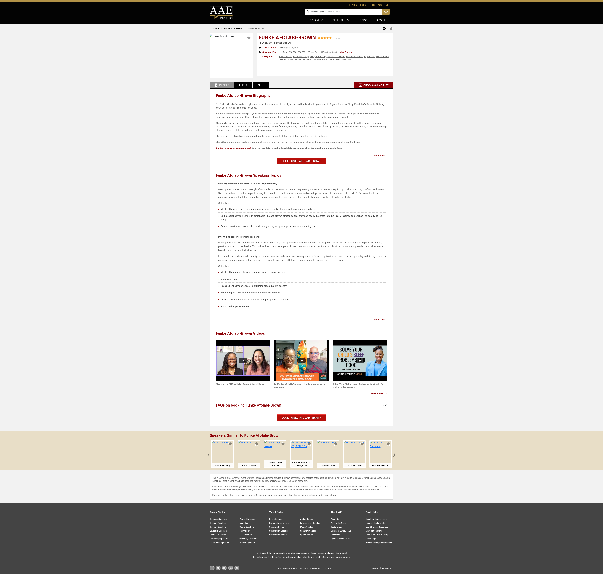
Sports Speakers (246, 527)
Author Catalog (306, 519)
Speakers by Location (278, 531)
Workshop (346, 59)
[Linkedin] (224, 569)
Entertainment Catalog (310, 523)
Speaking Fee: (269, 52)
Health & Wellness (354, 56)
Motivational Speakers (219, 542)
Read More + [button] (380, 319)
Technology (244, 531)
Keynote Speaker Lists (279, 523)
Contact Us (336, 535)
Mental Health (382, 56)
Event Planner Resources (377, 527)
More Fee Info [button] (346, 52)
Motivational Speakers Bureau (379, 542)
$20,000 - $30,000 (297, 52)
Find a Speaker (275, 519)
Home (227, 28)
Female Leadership (336, 56)
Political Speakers (247, 519)
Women (298, 59)
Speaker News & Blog (340, 539)
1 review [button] (336, 38)
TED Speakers (245, 535)
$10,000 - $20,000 (329, 52)
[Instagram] (236, 569)
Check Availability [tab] (376, 85)
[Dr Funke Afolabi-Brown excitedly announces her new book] (301, 360)
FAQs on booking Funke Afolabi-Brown (248, 405)
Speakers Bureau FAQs (341, 531)
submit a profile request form (323, 495)
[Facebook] (212, 569)
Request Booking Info (375, 523)
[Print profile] (384, 29)
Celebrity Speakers (218, 523)
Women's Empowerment (314, 59)
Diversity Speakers (218, 527)
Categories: (268, 56)
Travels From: (269, 47)
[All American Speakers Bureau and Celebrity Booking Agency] (221, 12)
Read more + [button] (380, 155)
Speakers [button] (316, 20)
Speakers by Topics (278, 535)
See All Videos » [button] (379, 393)
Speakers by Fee (276, 527)
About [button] (381, 20)
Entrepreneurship (301, 56)
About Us (335, 519)
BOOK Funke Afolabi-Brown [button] (301, 161)
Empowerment (285, 56)
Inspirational (369, 56)
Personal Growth (286, 59)
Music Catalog (306, 527)
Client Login (371, 539)
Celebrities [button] (340, 20)
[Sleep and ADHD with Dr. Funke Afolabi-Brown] (243, 360)
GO (386, 11)
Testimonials (336, 527)
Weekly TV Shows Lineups (378, 535)
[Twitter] (218, 569)
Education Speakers (218, 531)
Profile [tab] (224, 85)
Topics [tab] (243, 85)
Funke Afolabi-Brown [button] (287, 38)
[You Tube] (230, 569)
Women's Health (333, 59)
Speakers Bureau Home (376, 519)
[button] (208, 454)
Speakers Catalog (308, 531)
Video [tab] (261, 85)
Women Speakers (247, 542)
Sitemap (375, 569)
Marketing (243, 523)
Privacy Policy (387, 569)
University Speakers (248, 539)
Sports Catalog (306, 535)
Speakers (238, 28)
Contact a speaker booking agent (233, 148)
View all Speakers (374, 531)
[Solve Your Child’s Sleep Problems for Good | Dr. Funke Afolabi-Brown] (360, 360)
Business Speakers (218, 519)
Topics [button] (362, 20)
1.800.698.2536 (379, 5)
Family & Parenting (318, 56)
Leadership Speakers (219, 539)
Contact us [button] (357, 5)
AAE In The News (338, 523)
